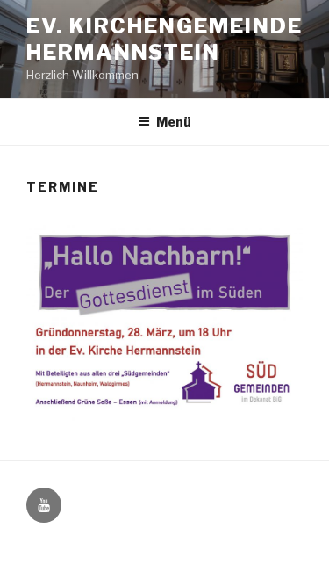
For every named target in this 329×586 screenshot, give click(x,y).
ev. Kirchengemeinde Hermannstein (164, 39)
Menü (173, 121)
